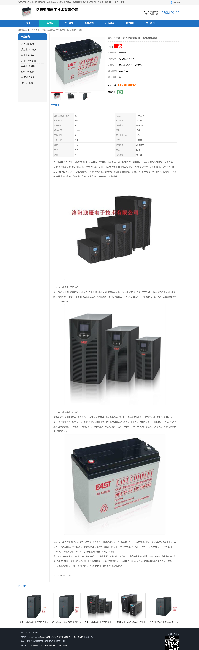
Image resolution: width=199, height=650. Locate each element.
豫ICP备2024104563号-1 (50, 637)
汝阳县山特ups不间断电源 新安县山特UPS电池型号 (171, 622)
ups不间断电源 (28, 77)
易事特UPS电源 (28, 66)
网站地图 (63, 646)
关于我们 (150, 23)
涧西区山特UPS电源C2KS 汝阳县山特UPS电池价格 (138, 622)
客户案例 (130, 23)
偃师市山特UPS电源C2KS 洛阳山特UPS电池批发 (105, 622)
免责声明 (45, 646)
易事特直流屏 (27, 55)
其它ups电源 (27, 83)
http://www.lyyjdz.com (62, 575)
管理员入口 (54, 646)
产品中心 (48, 23)
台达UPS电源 (27, 44)
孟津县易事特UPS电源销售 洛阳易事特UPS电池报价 (74, 622)
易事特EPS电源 (28, 61)
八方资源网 (35, 646)
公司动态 (89, 23)
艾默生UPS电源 (28, 49)
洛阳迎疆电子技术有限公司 (71, 637)
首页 (28, 23)
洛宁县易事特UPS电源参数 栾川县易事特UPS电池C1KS (43, 622)
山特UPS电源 (27, 72)
